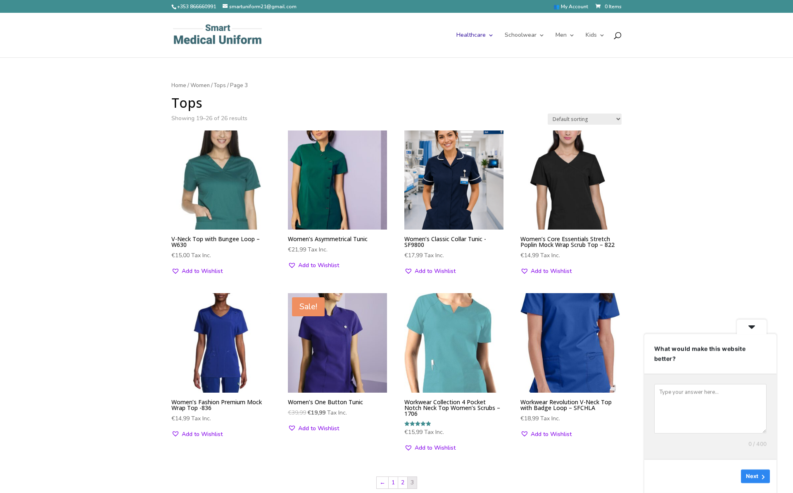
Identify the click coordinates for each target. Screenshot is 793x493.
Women (200, 85)
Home (178, 85)
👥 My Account (570, 7)
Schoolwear (521, 35)
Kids (591, 35)
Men (561, 35)
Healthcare (471, 35)
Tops (220, 85)
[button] (197, 271)
